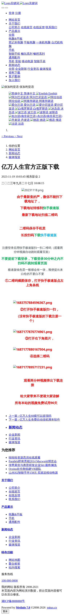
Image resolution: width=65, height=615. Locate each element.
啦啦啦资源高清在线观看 (24, 457)
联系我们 (14, 499)
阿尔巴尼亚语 (38, 97)
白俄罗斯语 (40, 108)
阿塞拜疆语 (45, 101)
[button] (7, 136)
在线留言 (14, 491)
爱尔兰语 (29, 104)
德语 (42, 119)
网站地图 (14, 559)
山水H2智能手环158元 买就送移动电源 (33, 472)
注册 (18, 13)
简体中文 (29, 93)
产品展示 (7, 506)
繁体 (5, 611)
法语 (20, 123)
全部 (11, 34)
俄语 (58, 119)
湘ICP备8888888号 (13, 601)
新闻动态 (14, 153)
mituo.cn (52, 607)
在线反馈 (14, 495)
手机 (11, 518)
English (52, 93)
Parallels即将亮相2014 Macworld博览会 (33, 461)
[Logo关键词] (32, 3)
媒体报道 (14, 157)
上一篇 (30, 415)
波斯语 (53, 112)
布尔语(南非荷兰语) (49, 116)
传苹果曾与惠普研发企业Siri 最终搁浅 (33, 465)
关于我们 (7, 480)
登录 (11, 13)
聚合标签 (14, 563)
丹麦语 (25, 119)
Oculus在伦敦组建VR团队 (25, 468)
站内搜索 (14, 567)
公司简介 (14, 487)
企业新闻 (14, 434)
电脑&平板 (15, 514)
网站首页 (14, 19)
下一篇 (34, 419)
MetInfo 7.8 (23, 607)
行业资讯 (14, 438)
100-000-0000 (9, 580)
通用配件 (14, 521)
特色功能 (7, 552)
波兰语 (32, 112)
